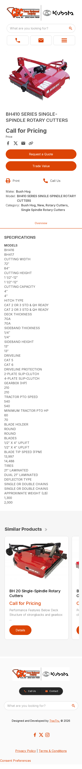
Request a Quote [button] (41, 154)
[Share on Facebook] (8, 143)
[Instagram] (47, 734)
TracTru (54, 720)
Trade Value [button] (41, 166)
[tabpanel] (41, 77)
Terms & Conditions (53, 751)
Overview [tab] (41, 223)
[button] (18, 40)
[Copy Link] (31, 143)
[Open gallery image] (41, 77)
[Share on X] (15, 143)
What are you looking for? (29, 28)
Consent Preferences (15, 760)
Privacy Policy (25, 751)
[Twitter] (41, 734)
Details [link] (20, 630)
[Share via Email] (23, 143)
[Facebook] (34, 734)
